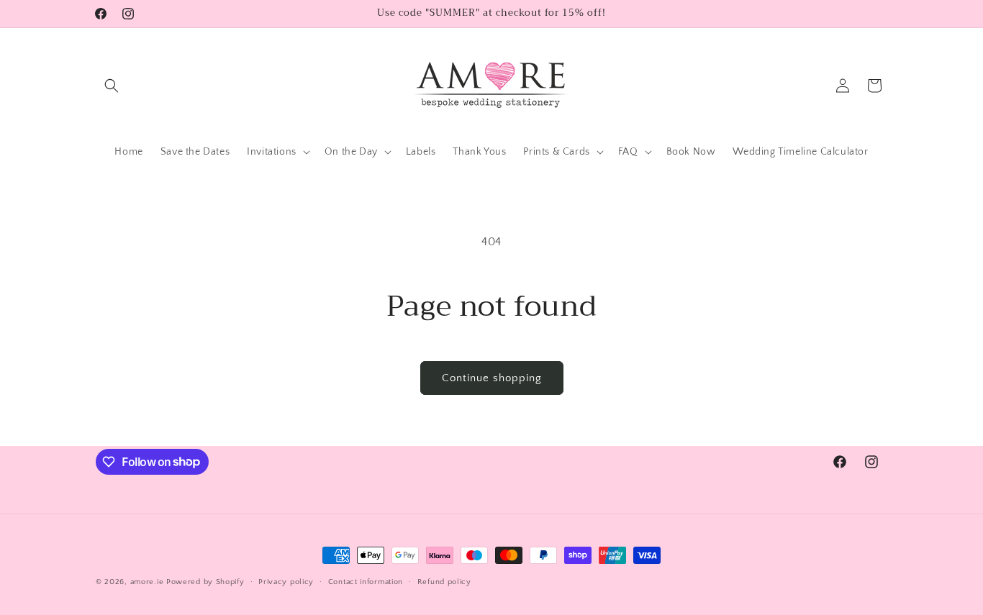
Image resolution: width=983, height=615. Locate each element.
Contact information (365, 581)
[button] (111, 85)
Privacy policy (286, 581)
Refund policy (444, 581)
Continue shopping (492, 378)
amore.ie (147, 582)
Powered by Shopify (205, 582)
